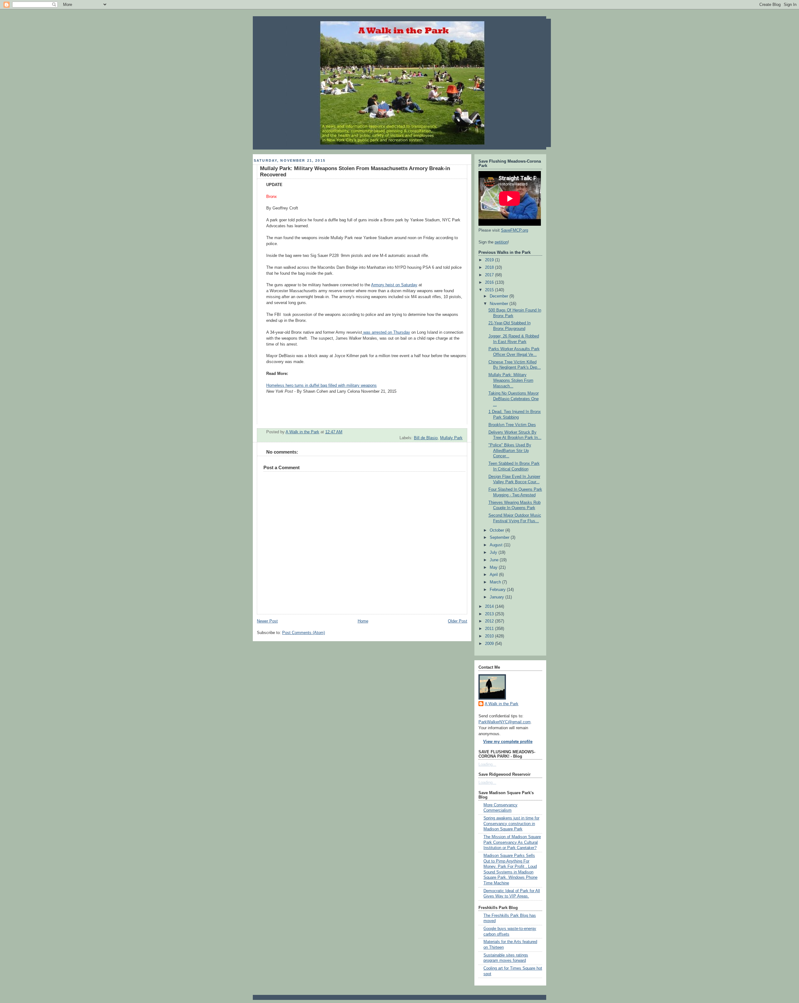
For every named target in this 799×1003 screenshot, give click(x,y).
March (496, 582)
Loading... (487, 764)
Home (363, 621)
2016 (490, 282)
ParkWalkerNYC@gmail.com (504, 722)
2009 (490, 644)
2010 (490, 636)
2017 (490, 275)
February (498, 590)
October (497, 530)
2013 (490, 614)
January (497, 597)
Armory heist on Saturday (394, 285)
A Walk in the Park (501, 704)
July (494, 552)
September (500, 537)
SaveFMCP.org (514, 230)
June (495, 560)
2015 (490, 290)
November (499, 304)
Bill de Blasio (426, 438)
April (494, 575)
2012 (490, 621)
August (497, 545)
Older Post (457, 621)
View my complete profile (507, 742)
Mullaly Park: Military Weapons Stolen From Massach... (510, 380)
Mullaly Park (451, 438)
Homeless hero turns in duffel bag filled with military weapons (321, 385)
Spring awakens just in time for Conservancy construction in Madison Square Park (511, 823)
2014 (490, 606)
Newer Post (267, 621)
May (494, 567)
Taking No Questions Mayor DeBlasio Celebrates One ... (513, 398)
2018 (490, 267)
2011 (490, 629)
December (499, 296)
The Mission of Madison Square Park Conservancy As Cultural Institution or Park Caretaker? (512, 842)
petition (501, 242)
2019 (490, 260)
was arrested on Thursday (386, 332)
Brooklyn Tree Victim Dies (512, 425)
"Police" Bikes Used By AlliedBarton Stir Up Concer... (509, 450)
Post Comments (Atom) (303, 633)
